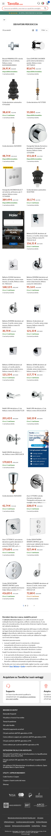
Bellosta (16, 666)
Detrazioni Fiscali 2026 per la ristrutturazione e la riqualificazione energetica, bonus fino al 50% (25, 755)
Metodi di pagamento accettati (13, 729)
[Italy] (43, 3)
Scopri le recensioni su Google (30, 13)
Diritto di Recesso (41, 822)
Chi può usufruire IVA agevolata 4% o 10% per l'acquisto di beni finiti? (24, 761)
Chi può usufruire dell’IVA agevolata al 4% (17, 741)
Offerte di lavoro (9, 822)
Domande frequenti (9, 714)
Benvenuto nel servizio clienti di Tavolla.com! (22, 818)
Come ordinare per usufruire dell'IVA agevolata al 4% (21, 745)
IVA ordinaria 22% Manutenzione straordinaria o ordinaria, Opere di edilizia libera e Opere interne (25, 766)
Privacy (44, 826)
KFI (29, 834)
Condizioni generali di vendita (25, 822)
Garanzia (7, 826)
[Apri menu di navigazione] (3, 3)
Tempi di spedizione (9, 721)
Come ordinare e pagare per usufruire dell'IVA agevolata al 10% (24, 737)
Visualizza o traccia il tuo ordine (13, 718)
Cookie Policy (36, 826)
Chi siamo (40, 818)
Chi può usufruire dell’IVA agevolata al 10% (17, 733)
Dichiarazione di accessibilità (21, 826)
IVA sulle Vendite (8, 725)
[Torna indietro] (4, 20)
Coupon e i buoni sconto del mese (14, 780)
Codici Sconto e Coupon (11, 777)
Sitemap (6, 784)
